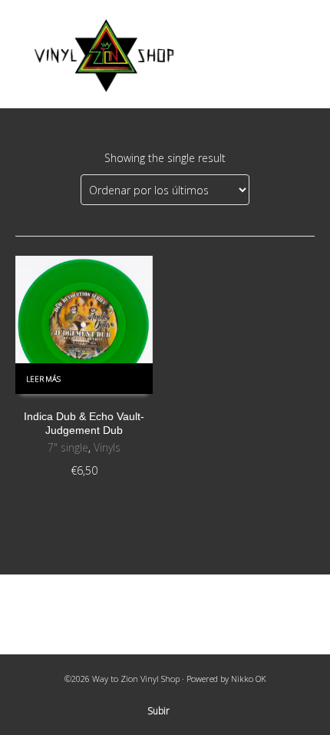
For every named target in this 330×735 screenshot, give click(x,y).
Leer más (43, 379)
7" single (68, 447)
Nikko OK (248, 678)
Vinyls (107, 447)
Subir (158, 710)
